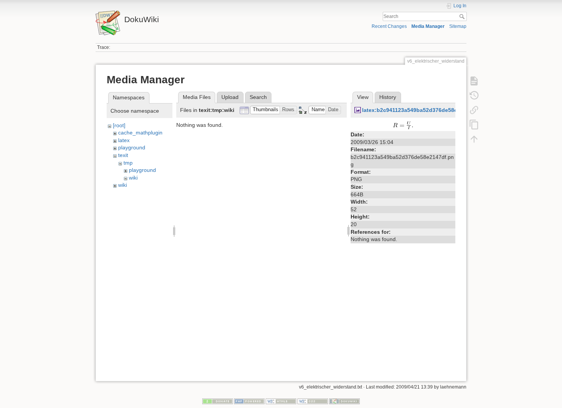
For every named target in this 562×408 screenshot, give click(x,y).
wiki (133, 178)
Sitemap (457, 26)
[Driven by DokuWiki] (344, 401)
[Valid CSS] (312, 401)
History (387, 97)
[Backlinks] (474, 110)
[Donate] (217, 401)
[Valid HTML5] (281, 401)
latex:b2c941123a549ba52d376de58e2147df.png (424, 110)
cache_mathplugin (140, 133)
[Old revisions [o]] (474, 95)
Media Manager (428, 26)
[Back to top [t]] (474, 139)
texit (123, 155)
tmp (128, 163)
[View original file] (403, 125)
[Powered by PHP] (249, 401)
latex (124, 140)
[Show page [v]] (474, 81)
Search (462, 16)
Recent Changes (389, 26)
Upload (230, 97)
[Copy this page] (474, 124)
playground (131, 147)
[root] (119, 125)
